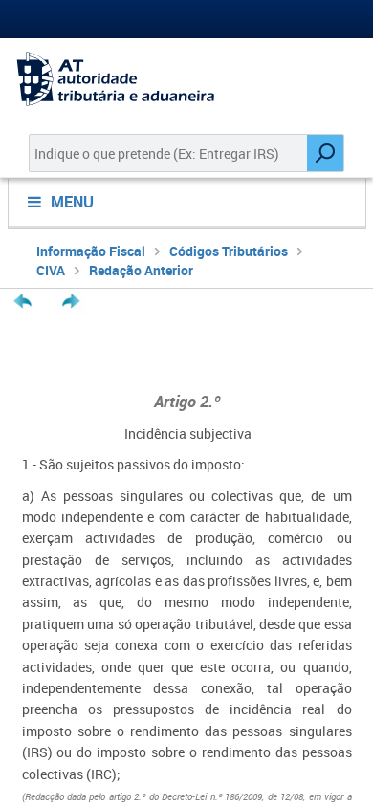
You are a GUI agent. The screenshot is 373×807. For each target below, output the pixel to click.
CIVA (50, 270)
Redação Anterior (141, 270)
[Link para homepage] (186, 79)
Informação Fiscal (90, 251)
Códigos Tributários (228, 251)
